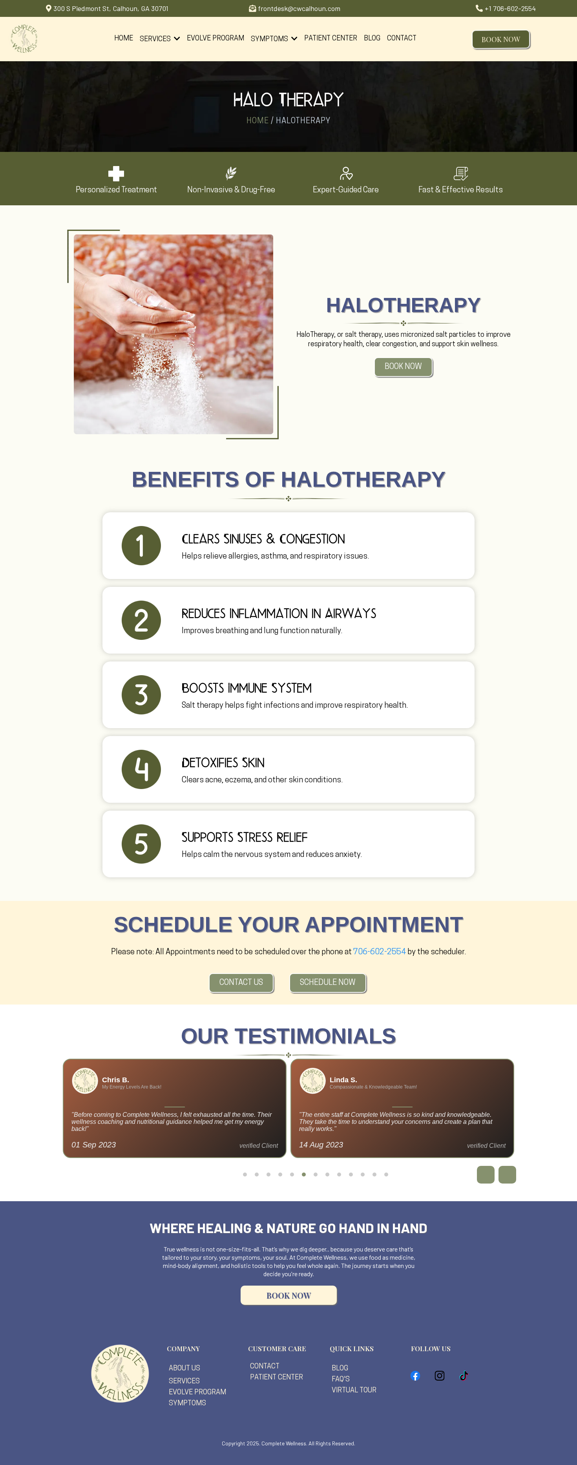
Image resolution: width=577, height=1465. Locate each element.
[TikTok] (464, 1376)
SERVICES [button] (156, 39)
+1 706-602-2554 (510, 8)
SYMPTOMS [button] (270, 39)
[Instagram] (439, 1376)
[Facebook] (415, 1376)
